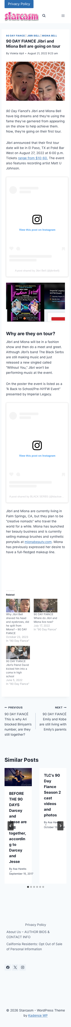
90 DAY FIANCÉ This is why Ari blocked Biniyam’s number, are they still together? (18, 721)
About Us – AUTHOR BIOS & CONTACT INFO (28, 934)
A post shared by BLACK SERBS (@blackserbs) (37, 496)
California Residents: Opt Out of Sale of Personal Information (34, 946)
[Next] (60, 825)
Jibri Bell (33, 35)
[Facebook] (8, 967)
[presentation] (18, 777)
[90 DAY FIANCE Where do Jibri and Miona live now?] (46, 605)
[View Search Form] (44, 15)
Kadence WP (38, 1015)
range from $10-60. (33, 158)
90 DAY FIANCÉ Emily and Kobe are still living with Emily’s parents (52, 718)
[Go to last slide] (11, 825)
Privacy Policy (19, 4)
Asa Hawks (19, 868)
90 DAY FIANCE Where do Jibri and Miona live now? (45, 618)
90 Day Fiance (15, 35)
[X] (15, 967)
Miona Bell (49, 35)
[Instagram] (22, 967)
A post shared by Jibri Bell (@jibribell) (37, 270)
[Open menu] (62, 16)
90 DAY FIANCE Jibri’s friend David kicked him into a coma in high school (17, 668)
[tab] (28, 887)
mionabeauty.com (38, 542)
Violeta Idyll (17, 53)
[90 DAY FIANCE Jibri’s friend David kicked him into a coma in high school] (18, 652)
